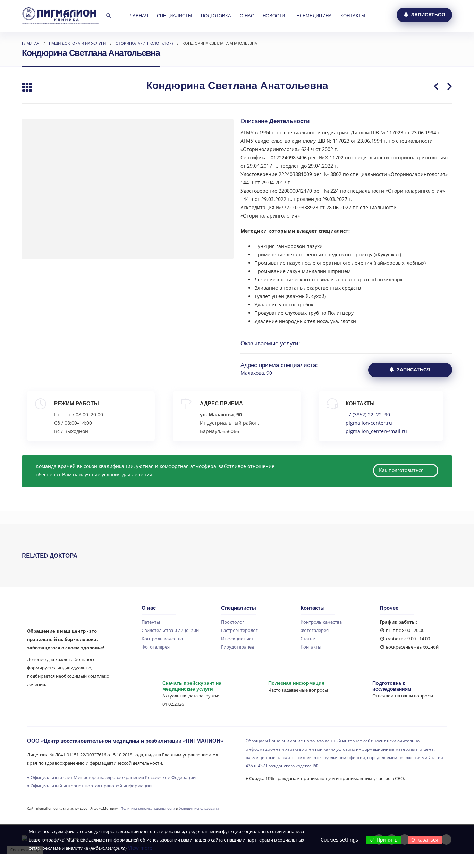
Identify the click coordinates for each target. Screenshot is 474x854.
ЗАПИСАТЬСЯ (427, 14)
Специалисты (174, 15)
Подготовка (216, 15)
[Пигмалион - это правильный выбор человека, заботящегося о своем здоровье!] (60, 15)
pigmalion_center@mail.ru (376, 431)
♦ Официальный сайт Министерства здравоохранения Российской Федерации (111, 777)
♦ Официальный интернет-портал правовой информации (89, 786)
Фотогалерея (156, 647)
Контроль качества (162, 639)
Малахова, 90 (256, 373)
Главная (137, 15)
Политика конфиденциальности (148, 808)
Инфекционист (237, 639)
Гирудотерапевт (238, 647)
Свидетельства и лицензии (170, 630)
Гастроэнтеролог (239, 630)
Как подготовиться (402, 470)
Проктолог (232, 622)
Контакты (352, 15)
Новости (274, 15)
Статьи (308, 639)
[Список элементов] (27, 88)
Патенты (151, 622)
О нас (247, 15)
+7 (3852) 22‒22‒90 (368, 414)
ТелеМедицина (313, 15)
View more (140, 848)
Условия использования (200, 808)
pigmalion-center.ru (369, 423)
